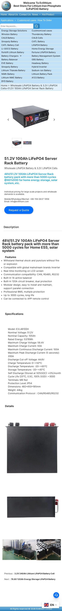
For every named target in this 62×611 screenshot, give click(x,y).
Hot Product (48, 14)
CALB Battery (8, 38)
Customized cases (26, 20)
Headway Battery (40, 63)
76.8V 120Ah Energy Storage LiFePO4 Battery (33, 579)
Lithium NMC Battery (11, 77)
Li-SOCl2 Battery (9, 48)
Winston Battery (9, 34)
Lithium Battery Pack (42, 74)
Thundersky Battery (41, 34)
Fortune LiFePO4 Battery (44, 52)
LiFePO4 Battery (39, 45)
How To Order (45, 20)
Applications (7, 20)
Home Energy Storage (43, 48)
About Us (13, 14)
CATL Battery (38, 41)
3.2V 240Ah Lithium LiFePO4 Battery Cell (34, 573)
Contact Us (25, 14)
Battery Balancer (9, 59)
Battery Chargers (9, 56)
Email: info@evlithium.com (16, 201)
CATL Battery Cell (10, 45)
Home (4, 14)
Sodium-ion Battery (41, 70)
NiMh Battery (7, 74)
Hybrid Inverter (39, 66)
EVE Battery (7, 63)
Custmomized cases (42, 30)
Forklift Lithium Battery (12, 52)
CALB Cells (37, 38)
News (35, 14)
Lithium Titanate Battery (13, 70)
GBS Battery (38, 59)
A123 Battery (38, 77)
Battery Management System (46, 56)
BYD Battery (7, 81)
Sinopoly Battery (9, 41)
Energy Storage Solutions (14, 30)
